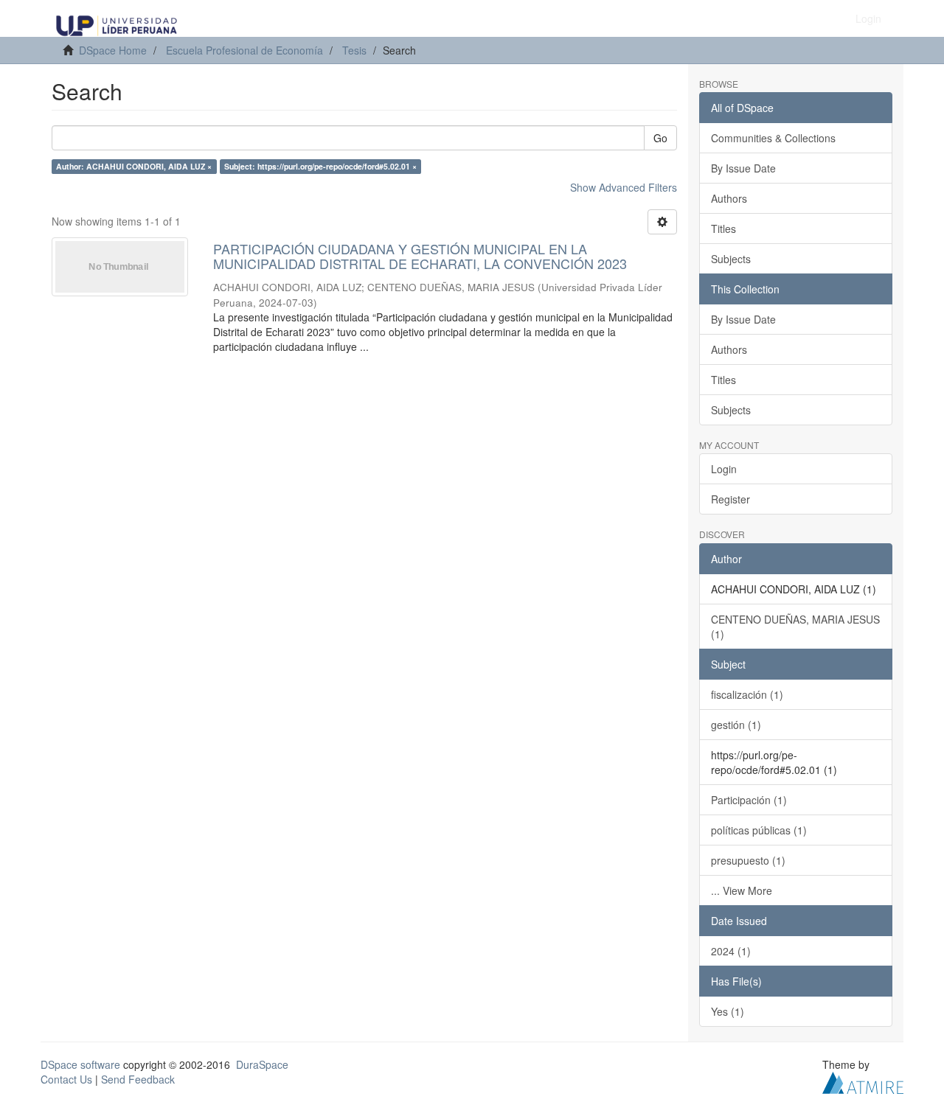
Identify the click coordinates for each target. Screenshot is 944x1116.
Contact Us (66, 1079)
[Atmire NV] (862, 1080)
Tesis (354, 50)
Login (724, 468)
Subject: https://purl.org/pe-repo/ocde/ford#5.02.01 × (320, 166)
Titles (723, 228)
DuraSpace (262, 1064)
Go (660, 137)
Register (730, 499)
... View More (741, 890)
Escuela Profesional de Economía (244, 50)
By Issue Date (743, 168)
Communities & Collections (773, 137)
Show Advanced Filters (623, 187)
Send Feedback (138, 1079)
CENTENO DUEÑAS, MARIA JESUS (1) (795, 626)
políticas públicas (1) (759, 830)
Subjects (731, 258)
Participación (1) (749, 799)
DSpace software (80, 1064)
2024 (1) (731, 951)
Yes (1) (727, 1011)
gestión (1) (736, 724)
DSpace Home (113, 50)
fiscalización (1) (747, 694)
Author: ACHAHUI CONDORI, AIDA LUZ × (134, 166)
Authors (729, 198)
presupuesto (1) (748, 860)
